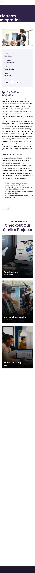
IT (5, 62)
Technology (10, 62)
